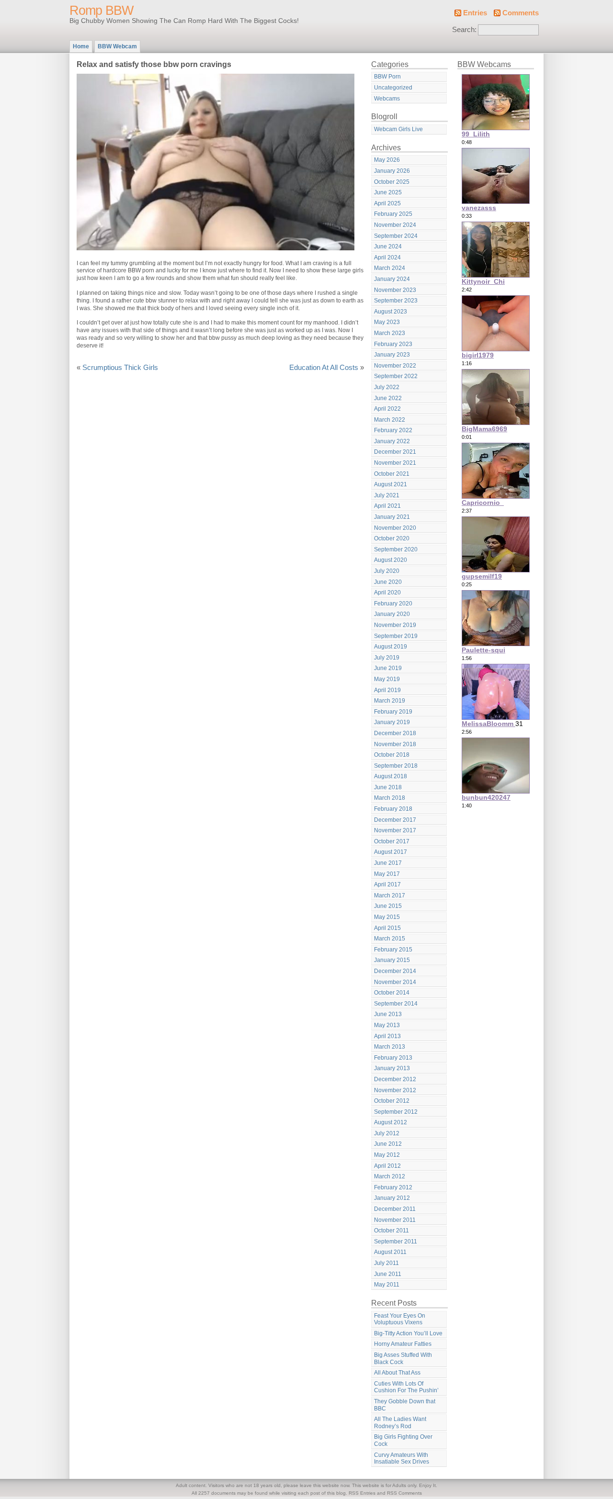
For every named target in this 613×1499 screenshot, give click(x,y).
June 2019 (388, 668)
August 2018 (390, 776)
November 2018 (395, 744)
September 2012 (396, 1111)
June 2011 (387, 1274)
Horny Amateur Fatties (402, 1344)
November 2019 (395, 625)
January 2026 (392, 171)
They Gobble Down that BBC (404, 1405)
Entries (475, 13)
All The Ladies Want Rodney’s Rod (400, 1423)
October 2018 (391, 754)
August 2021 (390, 484)
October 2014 (391, 992)
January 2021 (392, 517)
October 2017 (391, 841)
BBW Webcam (117, 46)
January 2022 (392, 441)
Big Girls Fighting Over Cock (403, 1440)
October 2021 (391, 473)
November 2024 (395, 225)
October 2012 (391, 1100)
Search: (464, 30)
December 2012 (395, 1079)
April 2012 (387, 1166)
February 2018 (393, 808)
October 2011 (391, 1230)
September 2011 (395, 1241)
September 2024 (396, 236)
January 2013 (392, 1068)
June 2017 (388, 863)
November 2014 (395, 982)
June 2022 (388, 398)
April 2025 (387, 203)
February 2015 (393, 949)
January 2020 (392, 614)
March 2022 (389, 419)
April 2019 (387, 690)
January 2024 (392, 279)
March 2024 (389, 268)
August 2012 (390, 1122)
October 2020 (391, 538)
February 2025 (393, 214)
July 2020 (386, 571)
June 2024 (388, 246)
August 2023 (390, 311)
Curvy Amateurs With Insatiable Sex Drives (401, 1458)
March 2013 (389, 1046)
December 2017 (395, 820)
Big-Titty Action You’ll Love (408, 1333)
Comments (520, 13)
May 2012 (387, 1155)
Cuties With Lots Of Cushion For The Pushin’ (406, 1387)
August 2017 (390, 852)
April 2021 (387, 506)
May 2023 (387, 322)
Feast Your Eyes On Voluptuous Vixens (399, 1319)
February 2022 (393, 430)
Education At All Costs (323, 367)
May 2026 (387, 160)
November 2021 (395, 462)
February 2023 (393, 344)
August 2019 (390, 646)
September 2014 (396, 1003)
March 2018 (389, 797)
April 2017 (387, 884)
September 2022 (396, 376)
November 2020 (395, 528)
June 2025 (388, 192)
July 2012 (386, 1133)
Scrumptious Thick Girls (120, 367)
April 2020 (387, 592)
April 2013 (387, 1036)
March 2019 (389, 700)
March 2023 (389, 333)
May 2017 (387, 874)
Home (81, 46)
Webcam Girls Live (398, 129)
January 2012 (392, 1198)
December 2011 (395, 1209)
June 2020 (388, 582)
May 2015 (387, 917)
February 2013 (393, 1057)
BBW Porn (387, 76)
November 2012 (395, 1090)
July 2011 (386, 1263)
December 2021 (395, 451)
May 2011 (386, 1284)
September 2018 (396, 765)
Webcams (387, 98)
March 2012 (389, 1176)
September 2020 (396, 549)
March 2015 (389, 938)
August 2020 (390, 560)
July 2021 (386, 495)
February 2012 (393, 1187)
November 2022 (395, 365)
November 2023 (395, 290)
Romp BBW (101, 10)
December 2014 (395, 971)
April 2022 (387, 408)
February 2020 (393, 603)
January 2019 (392, 722)
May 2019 (387, 679)
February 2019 (393, 711)
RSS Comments (404, 1493)
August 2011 (390, 1252)
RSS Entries (362, 1493)
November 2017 (395, 830)
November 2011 (395, 1220)
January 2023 (392, 354)
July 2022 (386, 387)
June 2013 (388, 1014)
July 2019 (386, 657)
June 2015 (388, 906)
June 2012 (388, 1144)
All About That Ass (397, 1372)
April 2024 (387, 257)
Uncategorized (393, 87)
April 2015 (387, 928)
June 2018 (388, 787)
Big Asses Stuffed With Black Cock (403, 1358)
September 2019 (396, 636)
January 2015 (392, 960)
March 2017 (389, 895)
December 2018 (395, 733)
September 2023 (396, 300)
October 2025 (391, 182)
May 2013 (387, 1025)
